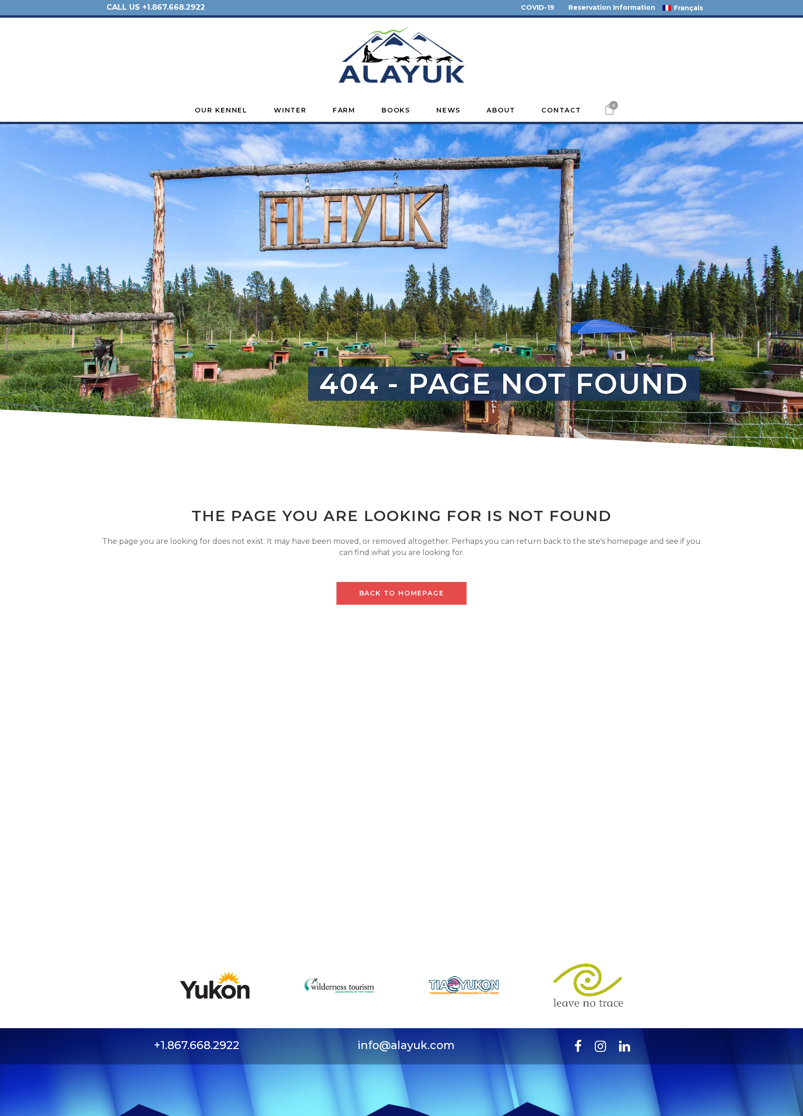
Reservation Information (611, 7)
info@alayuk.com (405, 1045)
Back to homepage (401, 593)
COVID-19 (537, 7)
